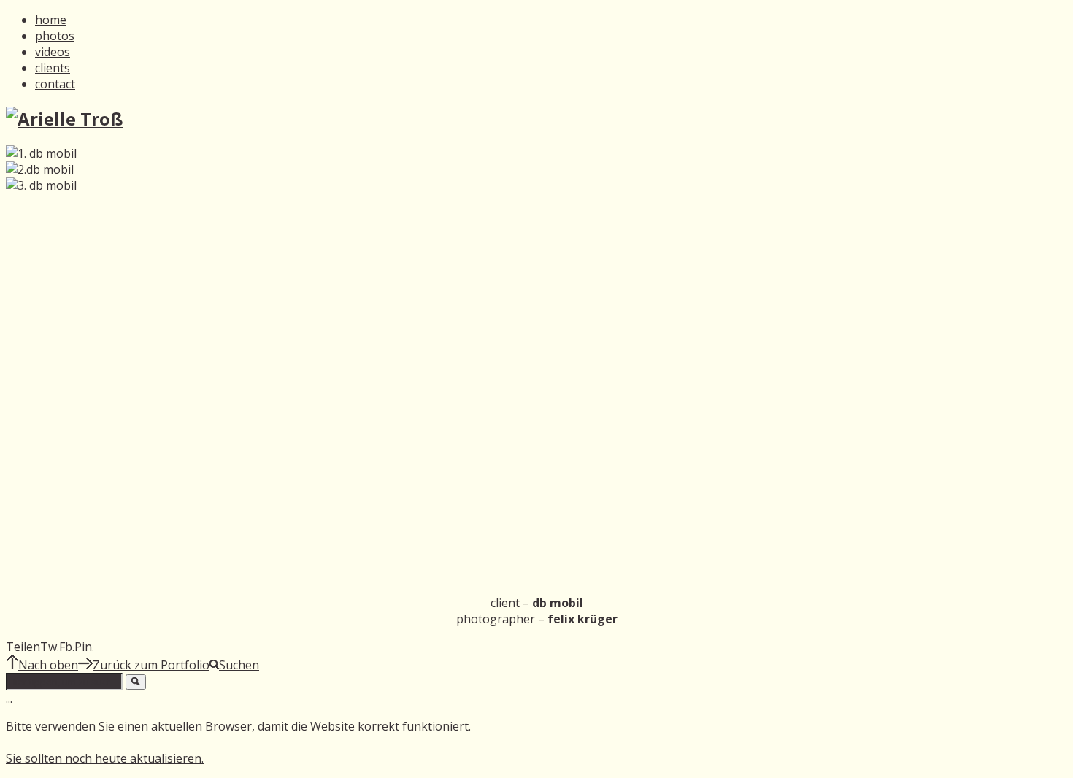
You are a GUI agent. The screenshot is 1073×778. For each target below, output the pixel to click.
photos (54, 36)
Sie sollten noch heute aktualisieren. (105, 758)
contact (55, 84)
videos (52, 52)
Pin (84, 647)
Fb (66, 647)
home (50, 20)
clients (52, 68)
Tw (49, 647)
